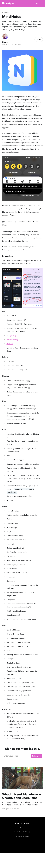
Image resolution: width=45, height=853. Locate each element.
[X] (20, 828)
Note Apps (8, 3)
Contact (17, 832)
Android (5, 12)
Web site (10, 343)
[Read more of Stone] (5, 36)
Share (38, 39)
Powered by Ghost (22, 836)
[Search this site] (37, 3)
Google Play (11, 335)
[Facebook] (24, 828)
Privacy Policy (12, 339)
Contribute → (27, 832)
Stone (5, 42)
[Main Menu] (41, 3)
